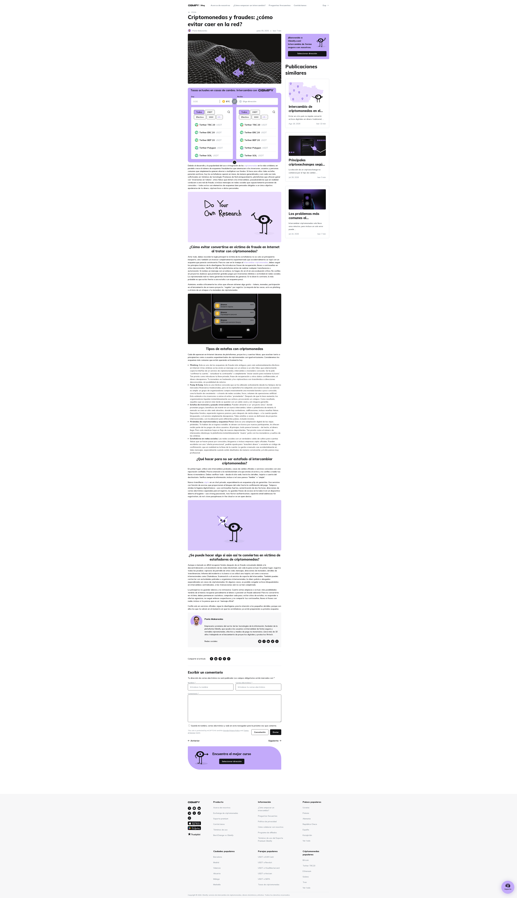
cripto (206, 482)
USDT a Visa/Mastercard (269, 868)
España (306, 829)
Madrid (216, 862)
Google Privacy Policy (231, 730)
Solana (306, 877)
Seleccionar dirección (232, 761)
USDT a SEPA (264, 879)
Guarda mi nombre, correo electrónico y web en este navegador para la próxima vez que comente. (234, 725)
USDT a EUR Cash (266, 857)
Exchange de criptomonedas (225, 813)
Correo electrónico (244, 683)
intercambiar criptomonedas (256, 262)
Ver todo (306, 841)
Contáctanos (300, 5)
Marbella (217, 884)
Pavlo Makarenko (199, 31)
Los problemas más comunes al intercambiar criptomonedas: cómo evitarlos (306, 216)
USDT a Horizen (265, 873)
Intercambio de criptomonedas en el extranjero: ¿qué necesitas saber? (304, 108)
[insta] (189, 808)
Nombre (192, 683)
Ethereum (307, 871)
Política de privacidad (267, 821)
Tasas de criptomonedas (268, 884)
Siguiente (273, 740)
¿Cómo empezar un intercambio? (249, 5)
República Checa (310, 824)
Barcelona (217, 857)
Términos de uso (220, 829)
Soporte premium (220, 818)
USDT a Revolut (265, 862)
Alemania (307, 818)
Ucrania (306, 807)
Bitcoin (306, 860)
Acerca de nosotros (220, 5)
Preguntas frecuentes (280, 5)
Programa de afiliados (267, 832)
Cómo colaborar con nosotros (270, 827)
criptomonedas (250, 165)
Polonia (306, 813)
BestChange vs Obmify (223, 835)
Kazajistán (307, 835)
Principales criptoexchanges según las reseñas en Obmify (306, 162)
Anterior (195, 740)
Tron (305, 882)
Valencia (217, 868)
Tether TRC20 (309, 865)
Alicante (217, 873)
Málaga (216, 879)
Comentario (193, 694)
